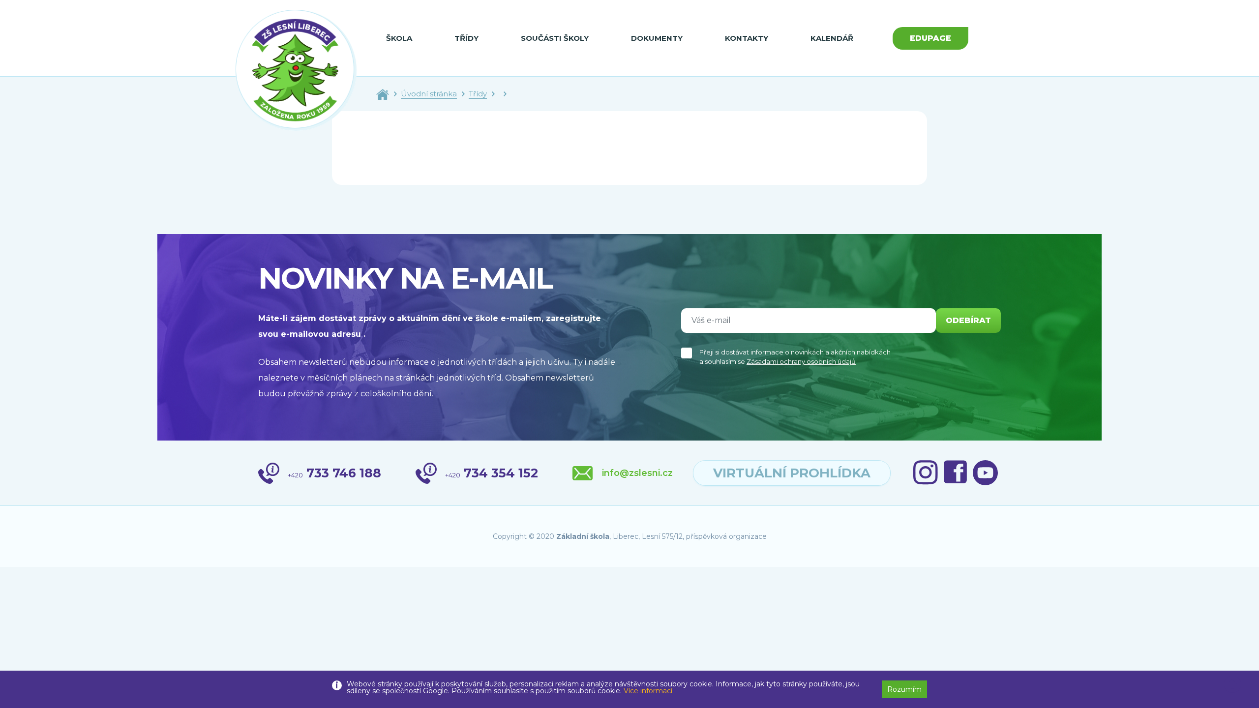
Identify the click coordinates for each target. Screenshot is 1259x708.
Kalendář (831, 38)
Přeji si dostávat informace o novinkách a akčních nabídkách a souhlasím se (795, 357)
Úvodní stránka (429, 93)
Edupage (930, 38)
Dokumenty (657, 38)
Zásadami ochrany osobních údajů (801, 361)
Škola (399, 38)
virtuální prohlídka (791, 473)
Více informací (648, 690)
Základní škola (582, 536)
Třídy (466, 38)
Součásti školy (555, 38)
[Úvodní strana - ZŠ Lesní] (382, 93)
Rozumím (904, 689)
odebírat (968, 320)
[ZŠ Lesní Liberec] (296, 70)
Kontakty (746, 38)
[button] (1232, 684)
